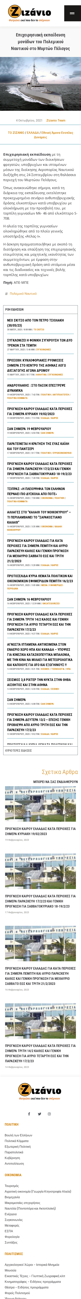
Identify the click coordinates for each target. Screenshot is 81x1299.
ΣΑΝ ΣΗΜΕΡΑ (16, 700)
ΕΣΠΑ (9, 1231)
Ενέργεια (11, 1214)
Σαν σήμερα (47, 433)
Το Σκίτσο (39, 329)
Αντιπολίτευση (61, 394)
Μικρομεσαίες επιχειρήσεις (22, 1203)
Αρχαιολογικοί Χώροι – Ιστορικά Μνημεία (32, 1265)
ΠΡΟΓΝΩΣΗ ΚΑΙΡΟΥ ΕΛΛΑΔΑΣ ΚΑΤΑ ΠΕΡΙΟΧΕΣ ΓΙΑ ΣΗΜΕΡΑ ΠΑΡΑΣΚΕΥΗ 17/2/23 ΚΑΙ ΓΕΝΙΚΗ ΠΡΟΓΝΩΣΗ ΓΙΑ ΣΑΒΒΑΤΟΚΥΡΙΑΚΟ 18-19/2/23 (39, 469)
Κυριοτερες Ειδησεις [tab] (18, 750)
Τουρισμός (12, 1186)
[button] (72, 13)
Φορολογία (12, 1237)
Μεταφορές (12, 1225)
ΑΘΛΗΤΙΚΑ (41, 374)
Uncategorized (51, 603)
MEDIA (44, 585)
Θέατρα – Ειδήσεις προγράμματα (26, 1287)
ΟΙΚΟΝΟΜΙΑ (47, 498)
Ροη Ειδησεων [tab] (14, 309)
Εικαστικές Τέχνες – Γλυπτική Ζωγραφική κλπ (35, 1276)
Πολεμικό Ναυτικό (23, 293)
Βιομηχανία (12, 1197)
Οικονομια (13, 1175)
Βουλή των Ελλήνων (18, 1135)
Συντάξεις (11, 1242)
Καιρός (54, 418)
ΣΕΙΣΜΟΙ (55, 689)
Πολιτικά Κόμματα (17, 398)
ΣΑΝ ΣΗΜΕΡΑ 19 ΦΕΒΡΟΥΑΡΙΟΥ (29, 429)
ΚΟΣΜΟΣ (45, 669)
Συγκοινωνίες (43, 349)
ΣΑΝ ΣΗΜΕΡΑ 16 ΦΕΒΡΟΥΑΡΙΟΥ (29, 599)
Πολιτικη (11, 1124)
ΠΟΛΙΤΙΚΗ (46, 394)
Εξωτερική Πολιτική (18, 1146)
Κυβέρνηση (12, 1158)
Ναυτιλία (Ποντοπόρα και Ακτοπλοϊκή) (30, 1208)
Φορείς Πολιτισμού (17, 1293)
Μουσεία (10, 1270)
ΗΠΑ (68, 669)
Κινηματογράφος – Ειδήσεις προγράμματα (33, 1282)
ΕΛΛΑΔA (33, 133)
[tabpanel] (40, 530)
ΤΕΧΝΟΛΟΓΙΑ (57, 669)
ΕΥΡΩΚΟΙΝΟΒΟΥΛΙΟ (62, 453)
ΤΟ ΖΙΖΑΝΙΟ (16, 133)
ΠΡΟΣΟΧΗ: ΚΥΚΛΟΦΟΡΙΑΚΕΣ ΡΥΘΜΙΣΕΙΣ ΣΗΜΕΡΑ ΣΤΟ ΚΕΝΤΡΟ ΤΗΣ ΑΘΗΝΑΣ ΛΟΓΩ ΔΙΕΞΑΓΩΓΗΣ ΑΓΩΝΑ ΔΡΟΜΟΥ (36, 365)
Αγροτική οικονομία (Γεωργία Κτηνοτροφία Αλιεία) (38, 1191)
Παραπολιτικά (14, 1152)
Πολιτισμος (14, 1254)
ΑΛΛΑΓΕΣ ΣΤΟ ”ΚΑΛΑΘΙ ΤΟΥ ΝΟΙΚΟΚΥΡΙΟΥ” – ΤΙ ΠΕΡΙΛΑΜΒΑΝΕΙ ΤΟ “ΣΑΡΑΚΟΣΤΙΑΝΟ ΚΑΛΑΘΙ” (39, 517)
